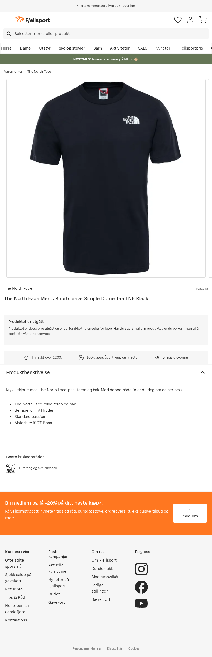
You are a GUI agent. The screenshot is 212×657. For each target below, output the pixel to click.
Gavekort (56, 602)
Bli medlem (190, 513)
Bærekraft (101, 599)
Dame (25, 48)
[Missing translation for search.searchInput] (8, 34)
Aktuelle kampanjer (58, 568)
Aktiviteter (120, 48)
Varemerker (13, 71)
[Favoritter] (178, 20)
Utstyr (45, 48)
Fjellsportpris (191, 48)
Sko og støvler (72, 48)
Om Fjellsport (104, 560)
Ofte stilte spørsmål (14, 563)
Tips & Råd (15, 597)
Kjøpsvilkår (114, 648)
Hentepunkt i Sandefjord (17, 609)
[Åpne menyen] (7, 20)
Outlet (54, 594)
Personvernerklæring (87, 648)
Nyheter (163, 48)
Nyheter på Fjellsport (58, 583)
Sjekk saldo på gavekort (18, 578)
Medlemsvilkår (105, 577)
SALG (142, 48)
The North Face (39, 71)
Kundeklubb (102, 568)
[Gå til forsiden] (32, 20)
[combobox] (106, 33)
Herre (6, 48)
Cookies (134, 648)
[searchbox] (111, 33)
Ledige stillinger (100, 588)
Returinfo (14, 589)
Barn (97, 48)
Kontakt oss (16, 620)
